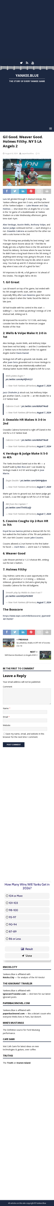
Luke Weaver (32, 205)
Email (5, 716)
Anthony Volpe (38, 224)
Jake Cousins (36, 537)
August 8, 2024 (11, 153)
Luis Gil (6, 199)
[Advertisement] (27, 30)
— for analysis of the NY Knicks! (24, 977)
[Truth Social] (27, 63)
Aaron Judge (9, 228)
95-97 (12, 917)
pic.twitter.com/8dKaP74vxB (35, 406)
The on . (17, 1062)
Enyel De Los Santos (13, 531)
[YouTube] (32, 63)
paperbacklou (28, 153)
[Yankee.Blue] (27, 68)
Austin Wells (23, 224)
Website (6, 725)
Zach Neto (19, 546)
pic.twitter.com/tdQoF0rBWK (19, 595)
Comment (7, 686)
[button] (50, 128)
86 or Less (15, 938)
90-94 (13, 924)
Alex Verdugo (9, 224)
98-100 (13, 910)
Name (6, 708)
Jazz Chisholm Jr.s (12, 392)
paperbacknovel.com (14, 1013)
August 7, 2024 (44, 385)
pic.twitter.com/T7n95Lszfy (18, 507)
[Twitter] (21, 63)
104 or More (16, 895)
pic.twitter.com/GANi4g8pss (34, 480)
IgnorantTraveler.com (14, 993)
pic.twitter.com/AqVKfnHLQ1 (19, 379)
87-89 (13, 931)
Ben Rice (21, 467)
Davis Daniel (22, 353)
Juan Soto (13, 362)
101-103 (13, 903)
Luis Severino (28, 295)
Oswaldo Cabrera (15, 231)
